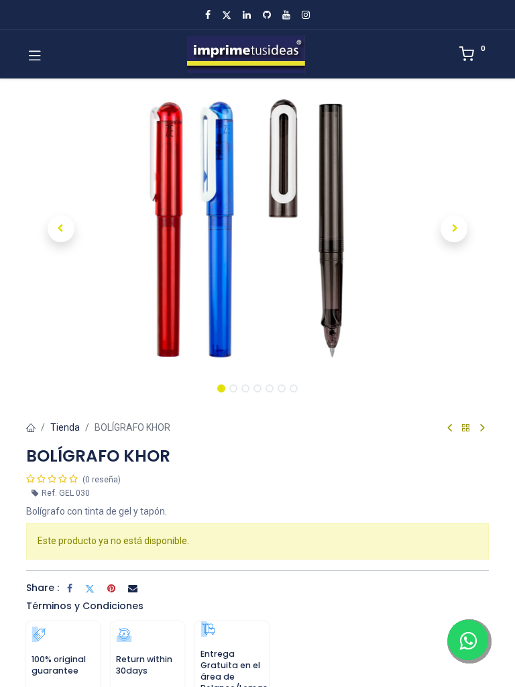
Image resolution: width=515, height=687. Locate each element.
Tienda (65, 427)
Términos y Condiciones (85, 606)
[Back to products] (466, 428)
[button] (61, 229)
